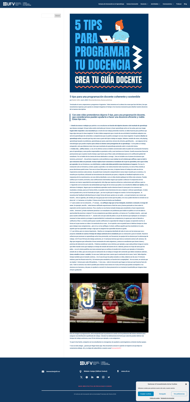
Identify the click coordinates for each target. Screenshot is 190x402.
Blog (185, 4)
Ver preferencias (179, 394)
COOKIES (109, 386)
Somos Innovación (132, 4)
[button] (186, 384)
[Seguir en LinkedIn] (92, 377)
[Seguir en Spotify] (87, 377)
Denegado (162, 394)
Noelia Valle (76, 100)
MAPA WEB (82, 386)
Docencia (143, 4)
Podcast (178, 4)
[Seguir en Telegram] (108, 377)
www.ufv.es (125, 371)
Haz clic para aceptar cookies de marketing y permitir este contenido (109, 303)
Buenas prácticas (106, 100)
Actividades (154, 4)
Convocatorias (167, 4)
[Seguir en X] (81, 377)
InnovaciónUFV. (116, 348)
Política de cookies (155, 398)
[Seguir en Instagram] (103, 377)
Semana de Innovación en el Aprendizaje (111, 4)
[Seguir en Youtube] (98, 377)
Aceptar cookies (145, 394)
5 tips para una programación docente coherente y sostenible (105, 96)
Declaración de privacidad (167, 398)
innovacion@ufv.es (53, 371)
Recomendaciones (95, 100)
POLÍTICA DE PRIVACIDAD (96, 386)
